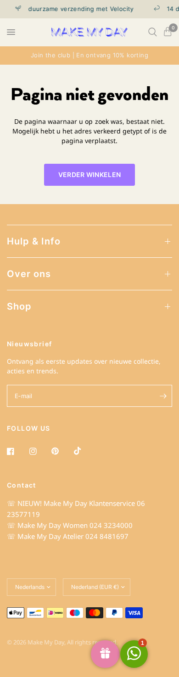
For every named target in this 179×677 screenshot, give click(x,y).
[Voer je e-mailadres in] (163, 396)
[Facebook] (17, 451)
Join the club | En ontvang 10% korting (89, 55)
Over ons (29, 273)
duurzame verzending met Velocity (78, 9)
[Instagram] (39, 451)
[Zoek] (152, 32)
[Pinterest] (61, 451)
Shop (19, 306)
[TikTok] (84, 451)
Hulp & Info (34, 241)
